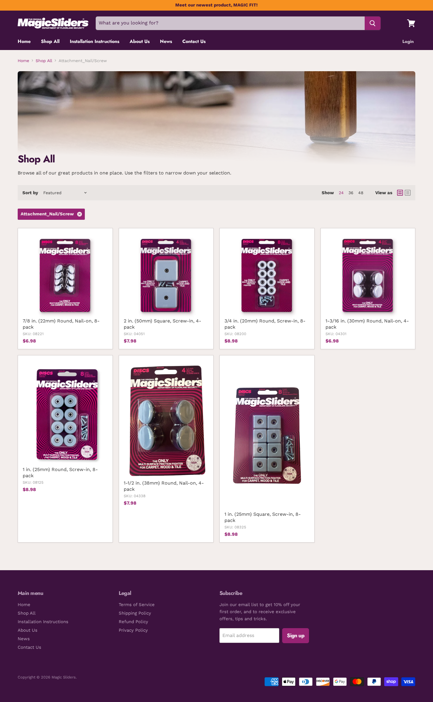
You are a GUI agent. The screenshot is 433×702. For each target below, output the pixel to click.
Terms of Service (137, 604)
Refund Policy (133, 621)
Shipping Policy (135, 613)
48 (360, 192)
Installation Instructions (94, 41)
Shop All (50, 41)
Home (24, 41)
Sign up (295, 635)
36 (350, 192)
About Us (140, 41)
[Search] (373, 23)
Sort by (30, 192)
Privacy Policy (133, 630)
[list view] (408, 193)
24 (341, 192)
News (166, 41)
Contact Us (194, 41)
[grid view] (400, 193)
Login (408, 41)
